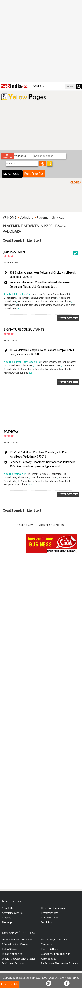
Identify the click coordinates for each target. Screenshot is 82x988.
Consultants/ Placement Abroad (46, 304)
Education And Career (15, 944)
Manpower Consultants (16, 304)
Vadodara (26, 217)
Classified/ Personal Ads (55, 954)
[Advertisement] (41, 41)
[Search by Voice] (42, 163)
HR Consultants (26, 301)
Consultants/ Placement (16, 297)
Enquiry (6, 917)
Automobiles (48, 958)
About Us (7, 908)
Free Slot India (49, 917)
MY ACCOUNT (12, 173)
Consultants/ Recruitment (44, 297)
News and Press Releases (17, 939)
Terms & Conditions (53, 908)
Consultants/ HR (61, 294)
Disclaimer (47, 922)
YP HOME (9, 217)
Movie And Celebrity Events (18, 958)
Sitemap (7, 922)
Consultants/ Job (44, 301)
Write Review (11, 262)
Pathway (11, 431)
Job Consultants (62, 301)
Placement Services (50, 217)
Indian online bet (12, 954)
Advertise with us (12, 912)
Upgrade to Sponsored (68, 318)
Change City (25, 524)
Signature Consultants (24, 329)
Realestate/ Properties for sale (59, 963)
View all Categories (51, 524)
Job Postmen (14, 252)
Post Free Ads (34, 173)
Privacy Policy (49, 912)
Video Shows (9, 949)
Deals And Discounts (14, 963)
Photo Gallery (49, 949)
